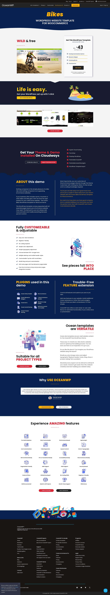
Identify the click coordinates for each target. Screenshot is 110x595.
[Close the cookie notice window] (19, 584)
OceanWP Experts (90, 1)
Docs (70, 1)
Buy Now (78, 68)
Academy (81, 1)
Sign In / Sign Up (104, 5)
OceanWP (8, 5)
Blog (67, 1)
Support (75, 1)
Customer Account (101, 1)
